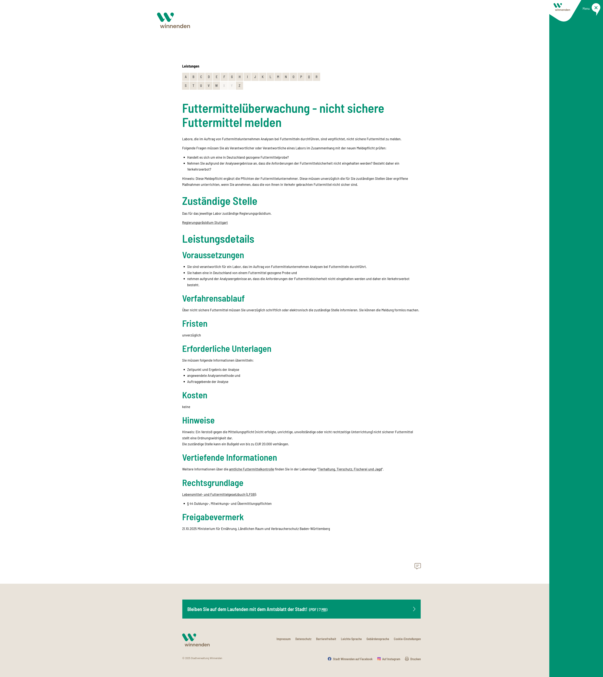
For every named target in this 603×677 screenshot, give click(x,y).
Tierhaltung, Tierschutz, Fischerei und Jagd (350, 469)
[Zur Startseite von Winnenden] (173, 20)
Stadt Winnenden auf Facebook (353, 659)
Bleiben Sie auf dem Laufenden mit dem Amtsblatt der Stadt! (257, 609)
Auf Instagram (391, 659)
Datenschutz (303, 639)
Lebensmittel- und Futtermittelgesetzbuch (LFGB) (219, 494)
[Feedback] (418, 567)
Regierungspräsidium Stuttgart (205, 222)
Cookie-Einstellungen (407, 639)
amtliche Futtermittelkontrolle (251, 469)
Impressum (284, 639)
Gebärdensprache (378, 639)
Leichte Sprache (351, 639)
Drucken (415, 659)
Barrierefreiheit (326, 639)
